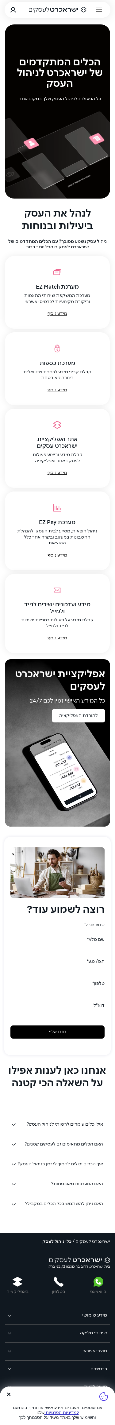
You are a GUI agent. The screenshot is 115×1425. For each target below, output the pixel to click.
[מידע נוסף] (57, 292)
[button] (99, 191)
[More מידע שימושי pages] (9, 1315)
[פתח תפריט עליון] (99, 9)
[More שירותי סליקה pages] (9, 1333)
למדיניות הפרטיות (61, 1412)
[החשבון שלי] (13, 9)
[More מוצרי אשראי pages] (9, 1351)
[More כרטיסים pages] (9, 1369)
